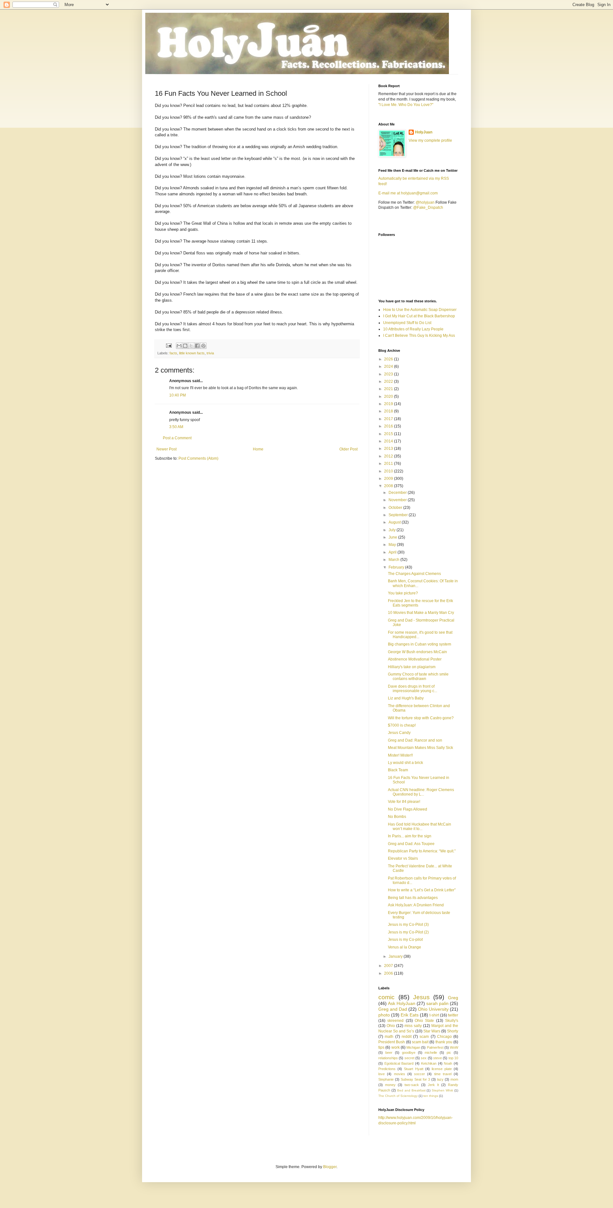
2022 (389, 381)
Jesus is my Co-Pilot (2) (408, 932)
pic (449, 1052)
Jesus (421, 997)
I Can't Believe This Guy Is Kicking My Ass (419, 335)
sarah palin (437, 1003)
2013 (389, 448)
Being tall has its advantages (413, 897)
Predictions (387, 1069)
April (393, 552)
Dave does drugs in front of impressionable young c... (412, 688)
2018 (389, 411)
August (395, 522)
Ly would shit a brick (405, 762)
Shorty (452, 1031)
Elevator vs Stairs (403, 858)
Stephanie (386, 1079)
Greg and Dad (392, 1009)
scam (424, 1036)
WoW (454, 1047)
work (395, 1047)
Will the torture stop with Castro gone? (421, 718)
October (396, 507)
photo (384, 1014)
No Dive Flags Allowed (407, 809)
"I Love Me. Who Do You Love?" (405, 104)
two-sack (412, 1085)
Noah (448, 1063)
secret (409, 1058)
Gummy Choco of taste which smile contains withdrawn (418, 676)
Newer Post (166, 449)
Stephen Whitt (442, 1090)
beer (388, 1052)
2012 (389, 456)
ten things (430, 1096)
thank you (443, 1042)
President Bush (391, 1042)
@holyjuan (425, 202)
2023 (389, 374)
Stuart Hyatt (413, 1069)
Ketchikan (428, 1063)
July (393, 530)
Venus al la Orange (404, 947)
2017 (389, 419)
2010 (389, 471)
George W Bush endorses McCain (417, 652)
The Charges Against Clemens (414, 573)
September (399, 515)
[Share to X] (191, 346)
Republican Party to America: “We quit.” (422, 851)
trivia (210, 353)
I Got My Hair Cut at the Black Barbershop (419, 316)
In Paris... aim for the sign (409, 836)
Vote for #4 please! (404, 801)
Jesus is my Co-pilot (405, 939)
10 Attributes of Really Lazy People (413, 329)
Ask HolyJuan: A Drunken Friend (416, 905)
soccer (419, 1074)
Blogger (330, 1167)
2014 (389, 441)
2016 (389, 426)
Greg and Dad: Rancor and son (415, 740)
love (381, 1074)
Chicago (444, 1036)
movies (399, 1074)
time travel (442, 1074)
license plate (442, 1069)
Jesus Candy (399, 732)
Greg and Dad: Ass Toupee (411, 844)
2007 (389, 965)
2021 (389, 389)
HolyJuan (423, 132)
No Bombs (397, 816)
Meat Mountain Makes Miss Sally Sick (420, 747)
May (393, 544)
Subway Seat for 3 (415, 1079)
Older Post (348, 449)
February (397, 567)
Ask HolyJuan (401, 1003)
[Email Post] (168, 345)
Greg (453, 997)
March (394, 559)
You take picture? (403, 593)
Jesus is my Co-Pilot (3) (408, 924)
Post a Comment (177, 438)
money (390, 1085)
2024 (389, 366)
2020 (389, 396)
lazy (440, 1079)
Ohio (391, 1025)
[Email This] (179, 346)
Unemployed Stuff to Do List (407, 323)
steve (437, 1058)
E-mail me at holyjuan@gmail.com (408, 193)
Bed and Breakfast (411, 1090)
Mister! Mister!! (400, 755)
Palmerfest (435, 1047)
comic (386, 997)
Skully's (451, 1020)
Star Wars (431, 1031)
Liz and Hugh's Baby (406, 698)
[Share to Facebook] (197, 346)
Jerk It (433, 1085)
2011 (389, 463)
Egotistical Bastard (399, 1063)
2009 (389, 478)
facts (173, 353)
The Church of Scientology (398, 1096)
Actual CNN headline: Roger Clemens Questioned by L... (421, 792)
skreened (395, 1020)
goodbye (408, 1052)
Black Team (398, 770)
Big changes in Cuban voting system (419, 644)
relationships (388, 1058)
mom (454, 1079)
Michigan (413, 1047)
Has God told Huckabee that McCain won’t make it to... (419, 826)
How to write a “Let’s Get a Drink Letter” (422, 890)
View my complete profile (430, 140)
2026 (389, 359)
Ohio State (424, 1020)
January (396, 956)
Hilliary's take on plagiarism (411, 667)
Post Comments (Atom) (198, 458)
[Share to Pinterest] (203, 346)
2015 (389, 434)
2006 (389, 973)
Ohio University (433, 1009)
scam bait (420, 1042)
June (393, 537)
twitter (453, 1015)
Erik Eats (410, 1014)
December (398, 492)
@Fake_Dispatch (428, 207)
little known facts (192, 353)
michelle (431, 1052)
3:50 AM (176, 427)
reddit (407, 1036)
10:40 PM (177, 395)
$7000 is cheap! (402, 725)
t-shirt (434, 1015)
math (389, 1036)
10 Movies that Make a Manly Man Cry (421, 612)
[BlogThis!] (185, 346)
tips (381, 1047)
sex (424, 1058)
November (398, 500)
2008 (389, 486)
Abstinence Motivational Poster (415, 659)
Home (258, 449)
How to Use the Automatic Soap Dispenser (420, 309)
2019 (389, 404)
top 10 (453, 1058)
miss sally (413, 1025)
